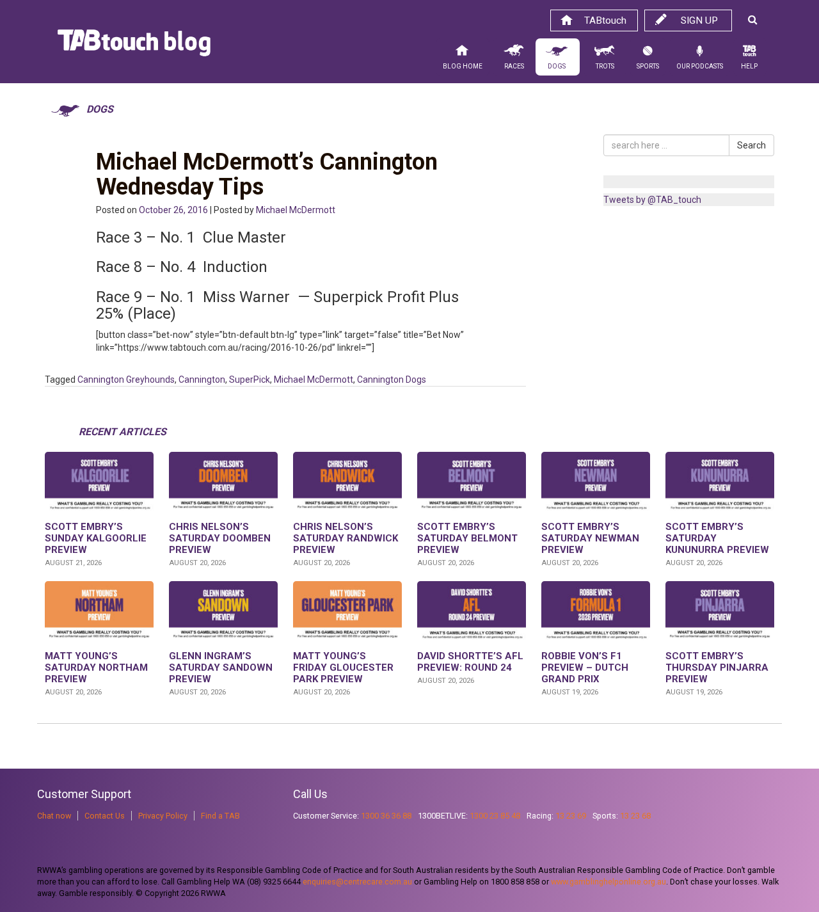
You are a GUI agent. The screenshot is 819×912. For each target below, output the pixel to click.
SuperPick (249, 379)
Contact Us (104, 815)
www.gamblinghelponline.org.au (608, 881)
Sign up (699, 20)
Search (751, 145)
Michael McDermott (295, 210)
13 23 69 (570, 815)
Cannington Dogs (391, 379)
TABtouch (605, 20)
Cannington (202, 379)
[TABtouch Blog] (134, 46)
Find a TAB (220, 815)
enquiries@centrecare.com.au (357, 881)
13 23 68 (635, 815)
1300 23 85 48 (495, 815)
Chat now (54, 815)
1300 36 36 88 (386, 815)
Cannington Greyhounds (126, 379)
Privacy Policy (162, 815)
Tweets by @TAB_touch (652, 200)
